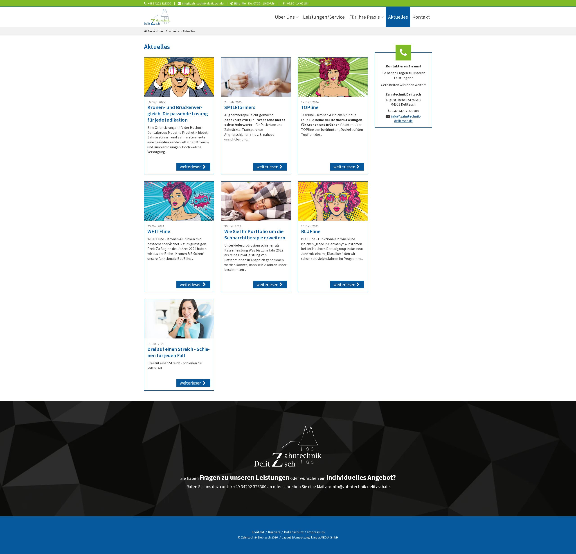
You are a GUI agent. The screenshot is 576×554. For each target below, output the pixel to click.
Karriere (274, 532)
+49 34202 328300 (405, 111)
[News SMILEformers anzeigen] (256, 77)
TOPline (309, 107)
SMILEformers (239, 107)
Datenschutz (294, 532)
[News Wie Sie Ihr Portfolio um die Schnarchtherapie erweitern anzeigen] (256, 201)
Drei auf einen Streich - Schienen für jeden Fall (178, 352)
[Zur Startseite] (166, 17)
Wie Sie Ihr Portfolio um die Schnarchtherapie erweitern (254, 234)
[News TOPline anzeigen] (333, 77)
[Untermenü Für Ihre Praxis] (383, 16)
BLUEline (310, 231)
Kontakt (258, 532)
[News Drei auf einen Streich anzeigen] (179, 319)
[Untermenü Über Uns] (298, 16)
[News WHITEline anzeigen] (179, 201)
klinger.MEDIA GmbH (324, 537)
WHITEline (158, 231)
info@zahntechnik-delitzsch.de (406, 118)
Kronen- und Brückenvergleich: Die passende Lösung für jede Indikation (177, 113)
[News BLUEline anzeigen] (333, 201)
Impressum (316, 532)
